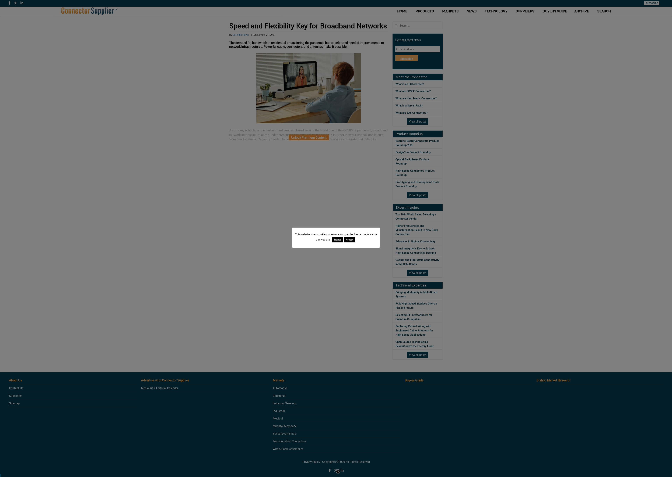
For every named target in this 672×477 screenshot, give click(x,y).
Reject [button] (337, 239)
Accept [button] (349, 239)
